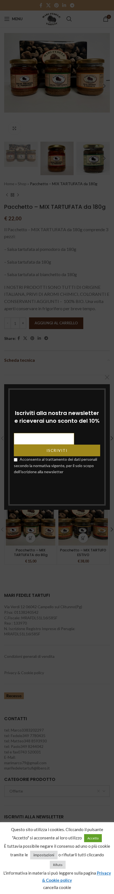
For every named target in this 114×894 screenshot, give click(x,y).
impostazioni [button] (43, 855)
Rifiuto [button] (57, 865)
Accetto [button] (93, 838)
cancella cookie (57, 887)
